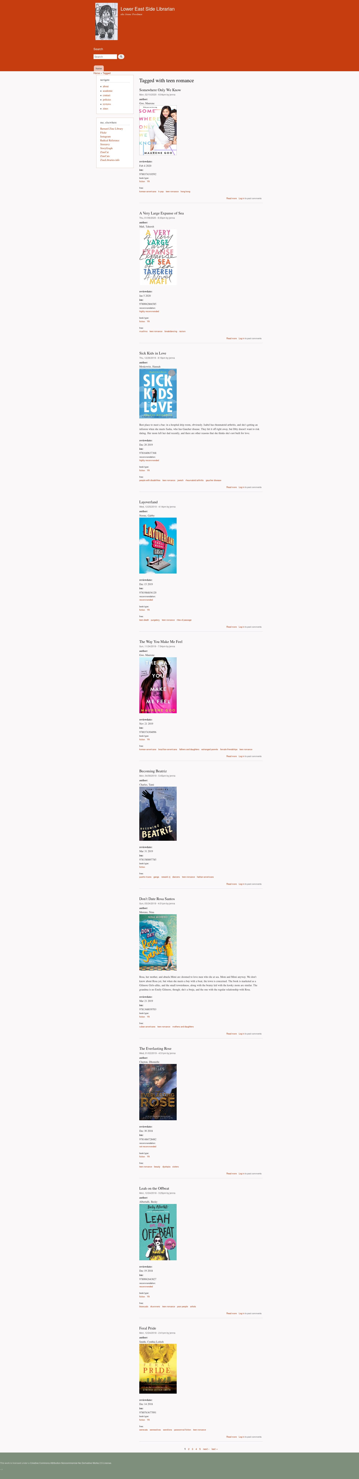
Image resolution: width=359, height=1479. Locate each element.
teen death (144, 619)
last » (215, 1449)
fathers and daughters (189, 749)
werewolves (155, 1429)
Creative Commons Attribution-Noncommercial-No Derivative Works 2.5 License (70, 1462)
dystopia (166, 1166)
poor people (182, 1306)
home (99, 68)
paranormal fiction (182, 1429)
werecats (143, 1429)
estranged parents (209, 749)
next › (206, 1449)
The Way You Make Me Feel (160, 641)
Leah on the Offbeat (154, 1188)
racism (182, 331)
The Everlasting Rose (155, 1048)
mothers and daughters (183, 1026)
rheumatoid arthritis (194, 480)
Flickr (103, 132)
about (106, 86)
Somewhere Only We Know (160, 89)
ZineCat (104, 152)
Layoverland (148, 501)
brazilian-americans (167, 749)
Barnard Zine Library (111, 128)
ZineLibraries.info (109, 160)
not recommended (147, 1146)
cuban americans (147, 1026)
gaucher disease (213, 480)
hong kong (185, 191)
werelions (167, 1429)
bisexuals (143, 1306)
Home (96, 73)
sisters (175, 1166)
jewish (180, 480)
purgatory (155, 619)
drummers (155, 1306)
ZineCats (105, 156)
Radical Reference (109, 140)
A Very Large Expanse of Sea (161, 213)
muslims (143, 331)
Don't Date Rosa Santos (157, 898)
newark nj (165, 876)
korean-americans (147, 191)
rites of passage (184, 619)
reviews (107, 104)
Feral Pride (147, 1328)
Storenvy (105, 144)
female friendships (228, 749)
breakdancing (171, 331)
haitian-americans (205, 876)
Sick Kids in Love (152, 353)
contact (106, 95)
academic (108, 90)
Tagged (107, 73)
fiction (142, 181)
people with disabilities (149, 480)
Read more (231, 198)
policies (107, 99)
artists (193, 1306)
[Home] (107, 22)
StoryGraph (106, 148)
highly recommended (149, 311)
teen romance (172, 191)
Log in (241, 198)
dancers (176, 876)
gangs (156, 876)
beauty (157, 1166)
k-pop (161, 191)
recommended (146, 599)
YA (148, 181)
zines (105, 108)
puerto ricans (145, 876)
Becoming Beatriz (153, 770)
